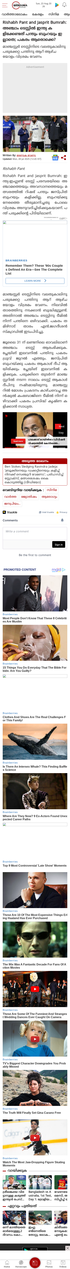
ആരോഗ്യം (49, 497)
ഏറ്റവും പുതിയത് (22, 1206)
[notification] (64, 4)
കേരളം (38, 14)
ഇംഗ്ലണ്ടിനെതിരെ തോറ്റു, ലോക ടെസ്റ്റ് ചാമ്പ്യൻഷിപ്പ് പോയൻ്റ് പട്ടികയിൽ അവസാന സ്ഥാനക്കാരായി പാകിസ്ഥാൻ (40, 1231)
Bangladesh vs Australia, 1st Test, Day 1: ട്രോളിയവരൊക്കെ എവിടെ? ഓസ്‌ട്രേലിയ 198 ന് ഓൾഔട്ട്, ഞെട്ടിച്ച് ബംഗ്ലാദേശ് (40, 1196)
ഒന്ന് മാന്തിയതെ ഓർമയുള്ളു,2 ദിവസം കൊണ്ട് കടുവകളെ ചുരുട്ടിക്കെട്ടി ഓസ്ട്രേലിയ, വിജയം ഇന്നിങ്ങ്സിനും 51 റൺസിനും (14, 1231)
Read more (18, 441)
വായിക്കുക (17, 1171)
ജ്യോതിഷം (29, 497)
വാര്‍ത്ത (10, 497)
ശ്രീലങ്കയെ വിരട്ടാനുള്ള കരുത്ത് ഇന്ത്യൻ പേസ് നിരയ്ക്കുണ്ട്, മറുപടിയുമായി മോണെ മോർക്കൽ (14, 1196)
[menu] (5, 5)
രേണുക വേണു (26, 155)
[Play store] (57, 4)
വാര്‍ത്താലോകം (14, 14)
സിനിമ (53, 14)
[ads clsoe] (67, 1248)
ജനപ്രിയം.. (12, 504)
